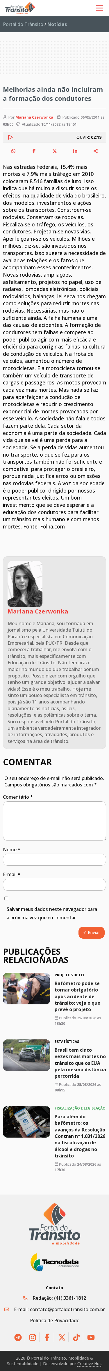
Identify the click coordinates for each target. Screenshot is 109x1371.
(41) (70, 1298)
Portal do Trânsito (23, 24)
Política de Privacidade (54, 1320)
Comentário (18, 797)
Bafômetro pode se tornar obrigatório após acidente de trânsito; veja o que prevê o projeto (77, 996)
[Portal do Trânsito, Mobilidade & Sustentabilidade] (55, 1224)
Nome (11, 849)
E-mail (11, 874)
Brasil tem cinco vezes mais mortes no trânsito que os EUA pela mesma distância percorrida (80, 1063)
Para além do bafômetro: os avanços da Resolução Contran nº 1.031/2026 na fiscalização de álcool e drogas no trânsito (80, 1136)
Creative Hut (89, 1363)
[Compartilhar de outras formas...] (96, 151)
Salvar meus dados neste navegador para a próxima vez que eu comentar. (52, 913)
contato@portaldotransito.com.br (67, 1309)
